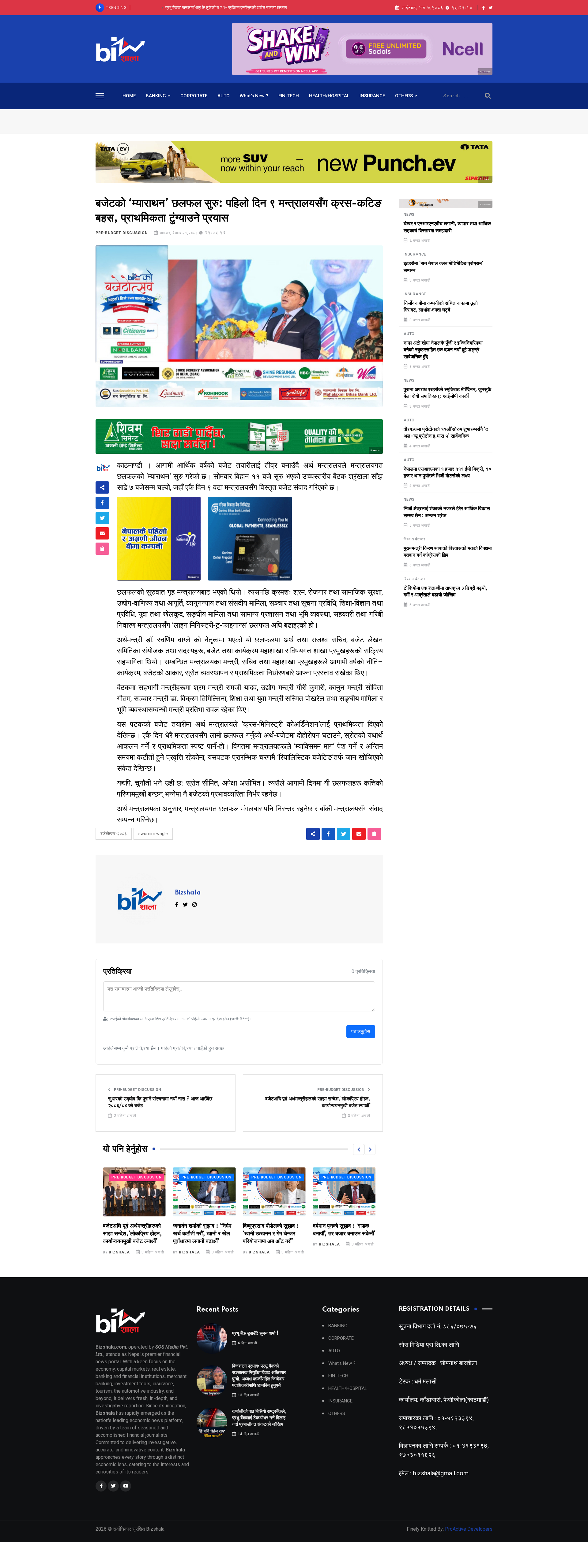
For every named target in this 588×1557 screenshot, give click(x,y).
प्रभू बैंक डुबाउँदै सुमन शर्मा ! (255, 1333)
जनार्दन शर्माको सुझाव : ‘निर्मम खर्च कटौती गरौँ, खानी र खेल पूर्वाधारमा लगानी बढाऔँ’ (132, 1234)
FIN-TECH (288, 96)
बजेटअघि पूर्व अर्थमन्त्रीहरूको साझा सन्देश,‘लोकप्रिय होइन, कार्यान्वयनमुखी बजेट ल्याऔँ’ (317, 1102)
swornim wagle (153, 833)
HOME (129, 96)
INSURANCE (372, 96)
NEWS (409, 214)
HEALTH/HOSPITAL (329, 96)
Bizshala (188, 893)
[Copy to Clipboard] (102, 549)
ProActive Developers (468, 1529)
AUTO (223, 96)
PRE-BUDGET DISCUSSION (122, 233)
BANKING (156, 96)
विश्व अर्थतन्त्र (414, 539)
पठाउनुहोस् (360, 1031)
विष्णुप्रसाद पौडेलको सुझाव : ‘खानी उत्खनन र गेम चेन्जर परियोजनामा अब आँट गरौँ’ (201, 1234)
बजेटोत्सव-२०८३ (113, 833)
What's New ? (254, 96)
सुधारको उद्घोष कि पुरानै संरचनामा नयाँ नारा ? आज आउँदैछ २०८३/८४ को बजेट (160, 1102)
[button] (358, 1149)
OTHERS (404, 96)
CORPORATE (193, 96)
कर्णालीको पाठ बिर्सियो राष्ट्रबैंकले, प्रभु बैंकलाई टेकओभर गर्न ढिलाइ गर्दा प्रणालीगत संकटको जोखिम (226, 7)
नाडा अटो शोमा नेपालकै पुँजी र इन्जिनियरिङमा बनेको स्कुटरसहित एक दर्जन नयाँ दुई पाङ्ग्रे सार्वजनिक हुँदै (443, 350)
